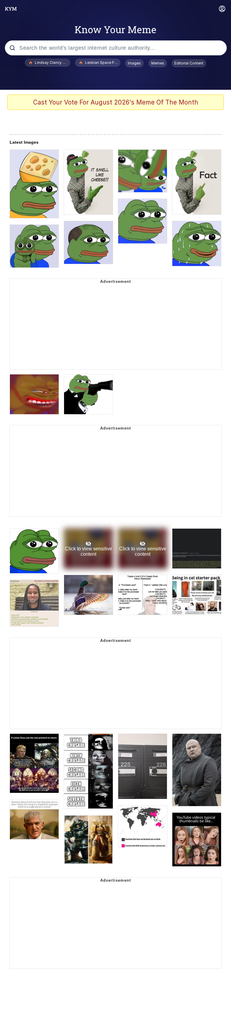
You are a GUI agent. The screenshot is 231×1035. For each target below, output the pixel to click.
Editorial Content (188, 63)
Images (134, 63)
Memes (157, 63)
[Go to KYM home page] (11, 9)
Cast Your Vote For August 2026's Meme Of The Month (115, 102)
